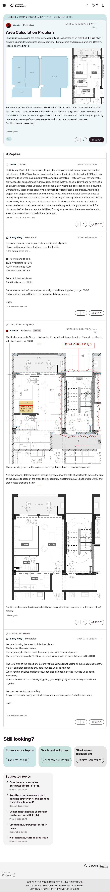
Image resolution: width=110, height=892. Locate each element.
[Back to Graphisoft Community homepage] (19, 5)
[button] (77, 139)
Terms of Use (50, 885)
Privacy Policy (33, 885)
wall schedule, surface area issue (28, 837)
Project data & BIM (18, 789)
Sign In (104, 5)
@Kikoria (13, 170)
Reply (98, 139)
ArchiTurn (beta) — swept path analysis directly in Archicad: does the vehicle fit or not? (29, 799)
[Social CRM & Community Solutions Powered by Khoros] (8, 874)
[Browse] (5, 5)
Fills (8, 139)
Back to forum (17, 760)
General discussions (18, 806)
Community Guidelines (71, 885)
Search (87, 5)
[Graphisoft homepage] (96, 866)
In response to (21, 324)
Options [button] (102, 17)
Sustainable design (18, 832)
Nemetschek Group (69, 889)
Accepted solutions (56, 760)
